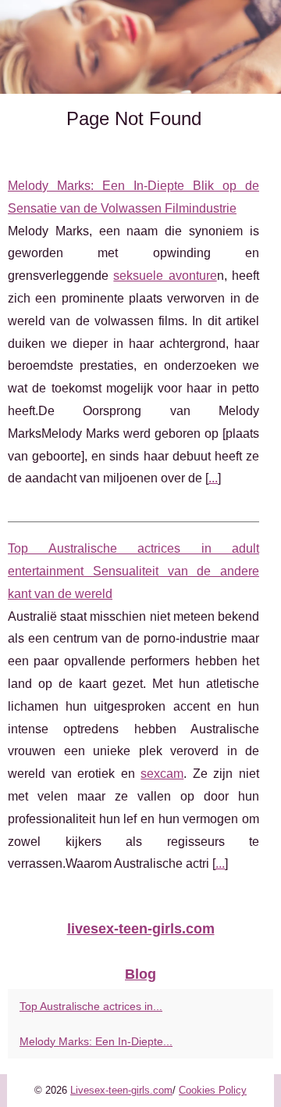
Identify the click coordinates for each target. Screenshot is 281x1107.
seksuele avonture (164, 275)
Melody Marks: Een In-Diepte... (96, 1041)
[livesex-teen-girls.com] (140, 47)
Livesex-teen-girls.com (121, 1090)
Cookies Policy (213, 1090)
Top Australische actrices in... (91, 1006)
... (213, 478)
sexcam (161, 773)
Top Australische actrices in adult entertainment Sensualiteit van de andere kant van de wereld (133, 571)
